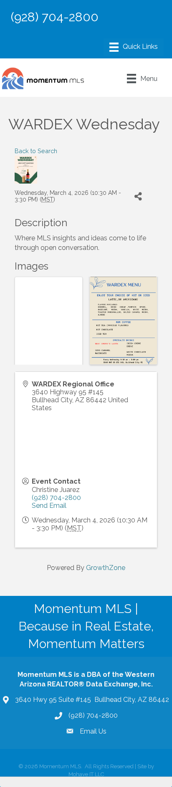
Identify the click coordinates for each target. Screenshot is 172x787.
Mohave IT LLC (86, 774)
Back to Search (36, 150)
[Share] (138, 196)
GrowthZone (105, 568)
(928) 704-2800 (56, 498)
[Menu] (134, 47)
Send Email (49, 506)
